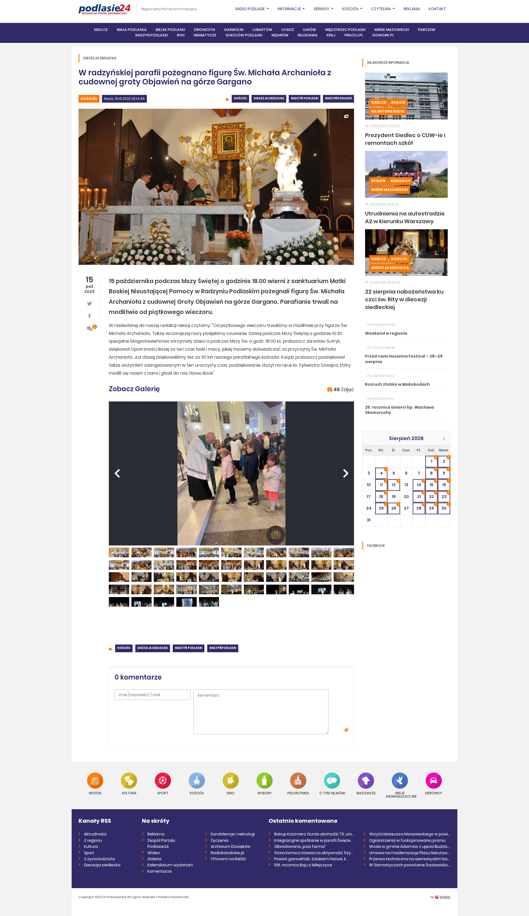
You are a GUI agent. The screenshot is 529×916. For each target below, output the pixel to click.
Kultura (129, 793)
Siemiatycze (204, 35)
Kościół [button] (350, 9)
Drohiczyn (204, 29)
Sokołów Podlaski (243, 35)
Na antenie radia (387, 111)
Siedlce (101, 29)
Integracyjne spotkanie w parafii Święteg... (314, 840)
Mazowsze (366, 793)
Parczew (426, 29)
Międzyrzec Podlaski (345, 29)
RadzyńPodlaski (338, 98)
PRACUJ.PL (353, 35)
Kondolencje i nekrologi (233, 834)
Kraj (330, 35)
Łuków (309, 29)
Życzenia (219, 840)
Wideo (153, 853)
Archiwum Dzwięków (230, 846)
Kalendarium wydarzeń (170, 865)
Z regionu (93, 840)
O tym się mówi (332, 793)
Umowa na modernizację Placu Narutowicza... (409, 853)
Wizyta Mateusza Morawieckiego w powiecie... (409, 834)
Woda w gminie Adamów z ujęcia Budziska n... (409, 846)
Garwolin (233, 29)
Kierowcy (400, 181)
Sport (162, 793)
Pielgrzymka (298, 793)
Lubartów (262, 29)
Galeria (154, 859)
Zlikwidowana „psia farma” (300, 846)
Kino (230, 793)
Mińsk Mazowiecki (391, 29)
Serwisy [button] (322, 9)
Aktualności (95, 834)
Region (398, 102)
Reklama (412, 9)
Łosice (287, 29)
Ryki (180, 35)
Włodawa (307, 35)
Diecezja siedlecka (269, 98)
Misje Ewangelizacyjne (400, 794)
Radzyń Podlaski (151, 35)
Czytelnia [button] (381, 9)
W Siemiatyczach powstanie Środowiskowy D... (409, 865)
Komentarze (159, 871)
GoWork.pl (383, 35)
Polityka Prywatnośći (173, 897)
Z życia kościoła (99, 859)
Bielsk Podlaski (170, 29)
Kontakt (437, 9)
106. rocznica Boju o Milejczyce (303, 865)
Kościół (89, 98)
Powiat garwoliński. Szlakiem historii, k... (311, 859)
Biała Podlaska (132, 29)
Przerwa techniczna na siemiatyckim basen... (409, 859)
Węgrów (279, 35)
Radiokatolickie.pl (227, 853)
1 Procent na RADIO (228, 859)
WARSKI (444, 897)
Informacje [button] (290, 9)
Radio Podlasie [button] (251, 9)
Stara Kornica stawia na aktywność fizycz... (314, 853)
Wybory (264, 793)
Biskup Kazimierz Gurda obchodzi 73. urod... (314, 834)
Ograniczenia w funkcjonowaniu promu (407, 840)
